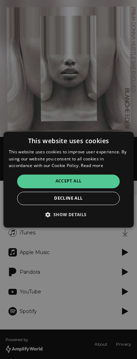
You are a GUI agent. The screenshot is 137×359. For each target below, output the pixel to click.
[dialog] (69, 179)
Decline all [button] (68, 198)
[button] (68, 214)
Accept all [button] (69, 181)
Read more (92, 166)
